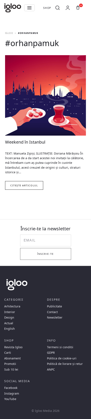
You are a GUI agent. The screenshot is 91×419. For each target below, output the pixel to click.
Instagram (11, 393)
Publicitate (54, 306)
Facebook (10, 388)
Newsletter (54, 317)
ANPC (51, 369)
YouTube (10, 399)
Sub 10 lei (11, 369)
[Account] (68, 8)
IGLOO (9, 33)
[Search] (57, 8)
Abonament (12, 358)
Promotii (10, 364)
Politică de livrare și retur (65, 364)
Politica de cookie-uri (61, 358)
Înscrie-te (45, 254)
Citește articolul (24, 185)
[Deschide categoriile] (29, 7)
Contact (52, 312)
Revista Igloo (13, 347)
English (9, 329)
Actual (8, 323)
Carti (7, 353)
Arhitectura (12, 306)
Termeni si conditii (60, 347)
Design (9, 317)
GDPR (51, 353)
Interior (9, 312)
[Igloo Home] (12, 8)
